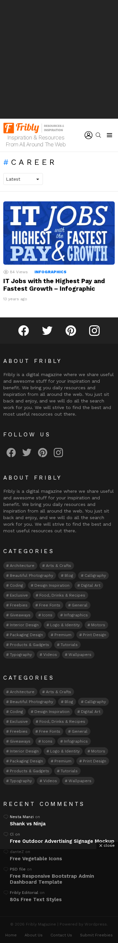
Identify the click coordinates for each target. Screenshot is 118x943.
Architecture (22, 565)
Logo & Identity (65, 625)
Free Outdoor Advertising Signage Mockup (62, 841)
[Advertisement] (59, 59)
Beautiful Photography (31, 575)
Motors (98, 625)
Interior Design (24, 625)
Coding (16, 585)
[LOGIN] (88, 135)
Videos (50, 654)
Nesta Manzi (22, 816)
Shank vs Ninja (28, 824)
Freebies (19, 605)
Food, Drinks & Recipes (62, 595)
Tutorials (69, 644)
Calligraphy (95, 575)
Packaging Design (26, 635)
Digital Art (90, 585)
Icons (47, 615)
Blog (69, 575)
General (80, 605)
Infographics (50, 272)
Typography (21, 654)
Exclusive (19, 595)
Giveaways (20, 615)
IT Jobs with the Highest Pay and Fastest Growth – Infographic (54, 284)
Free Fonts (49, 605)
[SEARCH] (98, 135)
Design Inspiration (51, 585)
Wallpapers (80, 654)
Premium (62, 635)
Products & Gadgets (29, 644)
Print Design (94, 635)
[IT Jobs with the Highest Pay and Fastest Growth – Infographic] (59, 232)
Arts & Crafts (58, 565)
